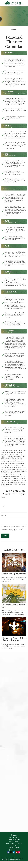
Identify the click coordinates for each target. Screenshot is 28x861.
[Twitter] (11, 852)
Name (3, 497)
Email (3, 506)
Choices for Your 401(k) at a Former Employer (14, 639)
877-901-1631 (16, 839)
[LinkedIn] (14, 852)
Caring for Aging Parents (14, 574)
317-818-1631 (16, 838)
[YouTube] (17, 852)
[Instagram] (19, 852)
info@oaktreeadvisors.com (14, 850)
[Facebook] (8, 852)
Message (4, 515)
